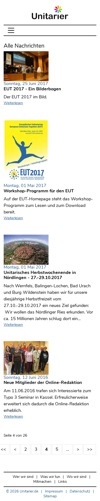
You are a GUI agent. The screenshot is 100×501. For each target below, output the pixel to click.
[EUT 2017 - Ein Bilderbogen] (26, 66)
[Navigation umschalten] (11, 30)
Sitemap (50, 496)
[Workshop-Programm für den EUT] (26, 151)
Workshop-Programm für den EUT (39, 188)
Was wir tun (50, 477)
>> (89, 449)
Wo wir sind (76, 477)
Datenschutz (80, 491)
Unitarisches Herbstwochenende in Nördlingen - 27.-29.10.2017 (40, 272)
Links (62, 481)
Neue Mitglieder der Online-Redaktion (43, 380)
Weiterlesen (13, 103)
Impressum (54, 491)
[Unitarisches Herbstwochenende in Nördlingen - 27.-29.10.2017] (26, 249)
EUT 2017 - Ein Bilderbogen (32, 86)
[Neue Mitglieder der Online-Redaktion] (26, 357)
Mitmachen (42, 481)
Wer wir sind (23, 477)
